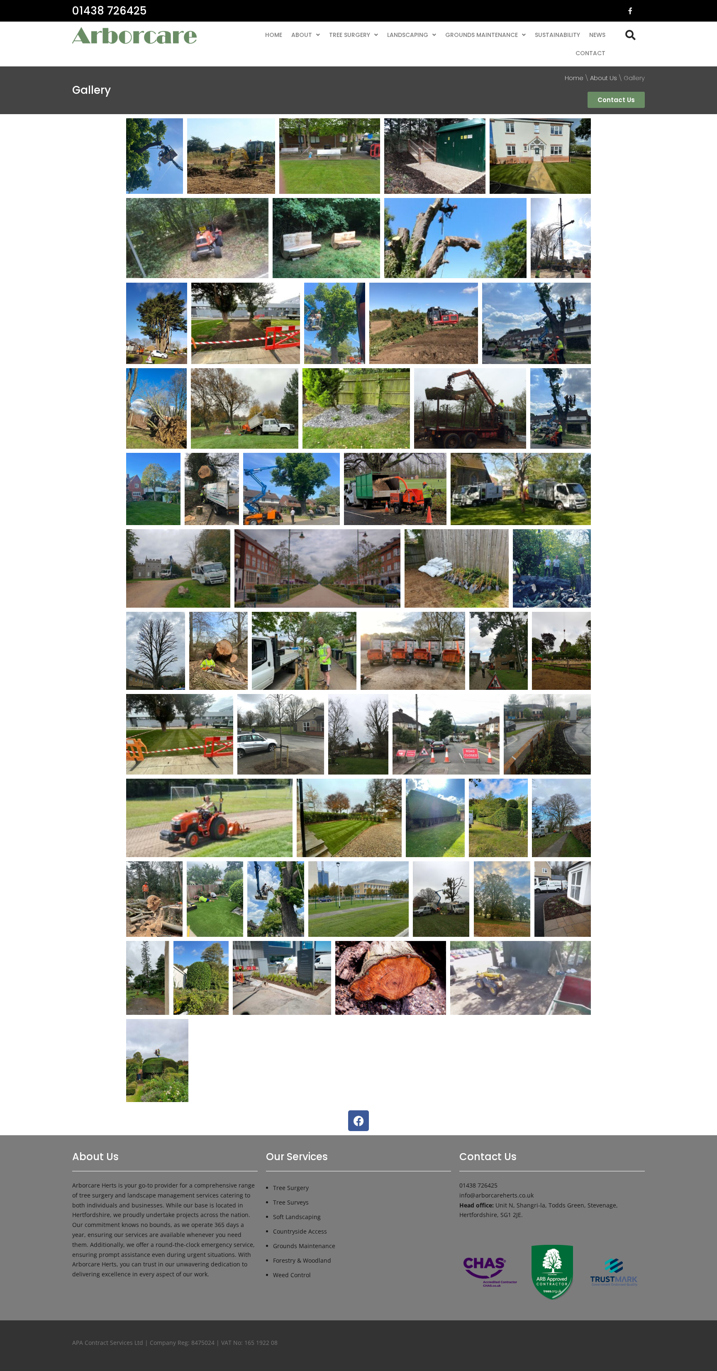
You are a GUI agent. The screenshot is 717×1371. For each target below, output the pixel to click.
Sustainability (557, 35)
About (301, 35)
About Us (603, 77)
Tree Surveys (291, 1202)
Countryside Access (300, 1231)
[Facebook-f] (630, 10)
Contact (590, 53)
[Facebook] (358, 1120)
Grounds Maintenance (481, 35)
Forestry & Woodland (302, 1260)
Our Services (297, 1156)
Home (273, 35)
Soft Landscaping (297, 1217)
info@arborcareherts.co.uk (496, 1195)
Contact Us (488, 1156)
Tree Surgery (349, 35)
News (597, 35)
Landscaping (407, 35)
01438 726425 (109, 10)
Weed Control (292, 1275)
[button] (305, 35)
